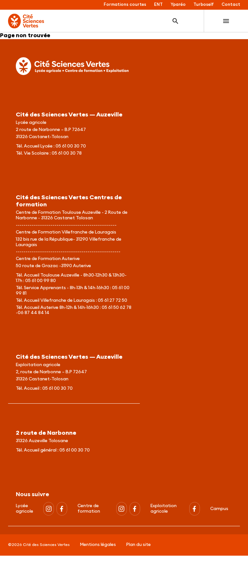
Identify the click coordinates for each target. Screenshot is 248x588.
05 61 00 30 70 (71, 146)
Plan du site (138, 544)
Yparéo (178, 5)
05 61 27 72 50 (112, 300)
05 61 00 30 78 (67, 153)
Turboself (203, 5)
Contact (231, 5)
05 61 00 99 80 (40, 280)
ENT (158, 5)
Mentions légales (98, 544)
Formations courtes (125, 5)
